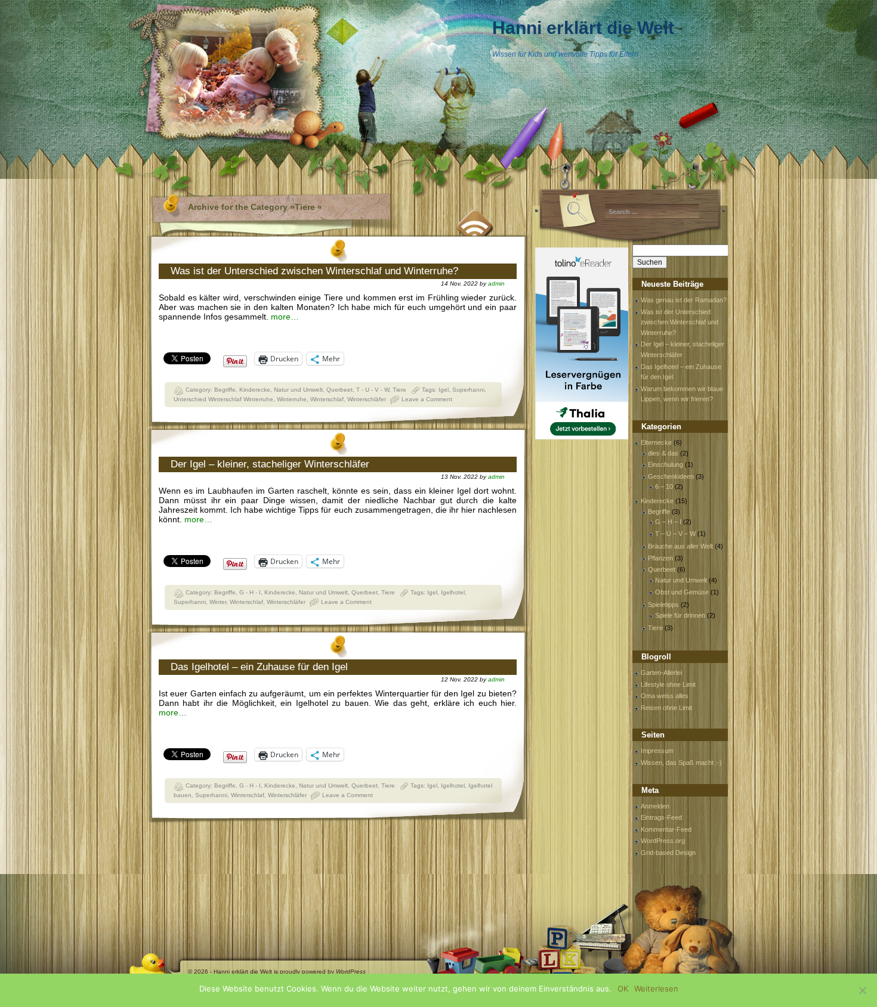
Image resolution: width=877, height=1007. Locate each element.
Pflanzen (660, 558)
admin (496, 283)
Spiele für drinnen (680, 615)
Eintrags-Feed (661, 817)
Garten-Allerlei (661, 672)
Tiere (399, 389)
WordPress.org (663, 840)
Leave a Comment (427, 399)
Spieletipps (663, 604)
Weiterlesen (656, 988)
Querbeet (339, 389)
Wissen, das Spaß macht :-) (681, 762)
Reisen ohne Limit (666, 707)
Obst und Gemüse (682, 592)
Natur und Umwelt (298, 389)
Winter (217, 602)
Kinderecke (254, 389)
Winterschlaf (327, 399)
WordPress (351, 971)
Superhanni (468, 389)
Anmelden (655, 806)
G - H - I (250, 592)
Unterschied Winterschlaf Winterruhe (223, 399)
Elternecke (656, 442)
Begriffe (225, 389)
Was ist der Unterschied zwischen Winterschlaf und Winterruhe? (314, 271)
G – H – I (668, 521)
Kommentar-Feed (666, 829)
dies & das (663, 453)
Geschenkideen (671, 476)
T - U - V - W (372, 389)
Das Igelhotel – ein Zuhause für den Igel (259, 667)
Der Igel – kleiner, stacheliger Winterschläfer (270, 464)
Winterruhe (292, 399)
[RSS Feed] (475, 221)
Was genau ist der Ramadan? (684, 299)
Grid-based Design (668, 852)
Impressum (657, 750)
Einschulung (665, 464)
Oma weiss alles (664, 695)
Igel (443, 389)
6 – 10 (664, 486)
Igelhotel (453, 592)
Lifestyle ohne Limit (668, 684)
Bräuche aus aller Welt (680, 546)
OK (622, 988)
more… (285, 316)
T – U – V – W (675, 533)
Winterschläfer (366, 399)
